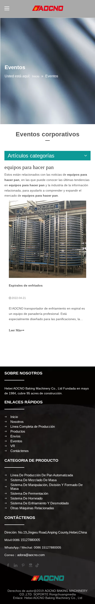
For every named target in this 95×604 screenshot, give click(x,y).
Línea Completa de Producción (32, 426)
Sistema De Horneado (26, 498)
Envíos (15, 436)
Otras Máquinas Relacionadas (32, 508)
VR (12, 446)
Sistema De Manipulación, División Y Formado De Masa (46, 486)
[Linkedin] (15, 564)
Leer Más (15, 330)
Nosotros (17, 422)
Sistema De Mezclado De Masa (33, 480)
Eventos (16, 441)
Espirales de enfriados (26, 285)
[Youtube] (30, 564)
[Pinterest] (22, 564)
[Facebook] (7, 564)
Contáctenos (19, 451)
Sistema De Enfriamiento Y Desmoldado (39, 503)
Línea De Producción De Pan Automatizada (41, 475)
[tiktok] (37, 564)
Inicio (14, 417)
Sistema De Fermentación (29, 493)
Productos (17, 431)
